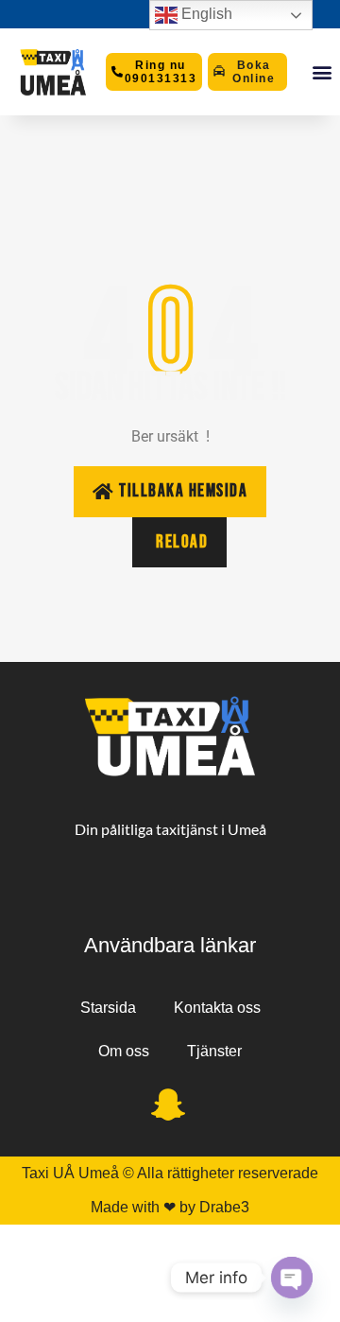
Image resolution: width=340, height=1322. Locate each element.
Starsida (108, 1008)
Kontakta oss (217, 1008)
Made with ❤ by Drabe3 (170, 1207)
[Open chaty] (292, 1277)
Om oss (123, 1051)
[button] (321, 72)
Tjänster (214, 1051)
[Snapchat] (168, 1106)
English (205, 14)
